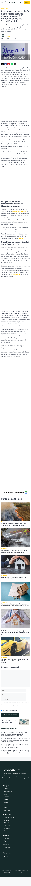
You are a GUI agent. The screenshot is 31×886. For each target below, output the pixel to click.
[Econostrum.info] (10, 2)
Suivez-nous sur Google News (14, 492)
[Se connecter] (21, 2)
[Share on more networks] (15, 64)
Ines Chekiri (8, 36)
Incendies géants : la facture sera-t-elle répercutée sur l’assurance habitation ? (13, 524)
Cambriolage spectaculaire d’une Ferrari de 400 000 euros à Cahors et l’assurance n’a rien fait (15, 660)
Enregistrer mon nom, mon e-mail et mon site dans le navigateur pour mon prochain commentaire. (16, 705)
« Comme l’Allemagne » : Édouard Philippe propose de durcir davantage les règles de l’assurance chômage (15, 740)
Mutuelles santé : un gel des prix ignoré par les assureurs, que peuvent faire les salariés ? (15, 632)
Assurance (4, 8)
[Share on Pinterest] (8, 64)
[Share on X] (2, 64)
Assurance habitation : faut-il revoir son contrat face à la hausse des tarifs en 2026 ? (15, 604)
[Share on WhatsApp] (12, 64)
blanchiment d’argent (19, 211)
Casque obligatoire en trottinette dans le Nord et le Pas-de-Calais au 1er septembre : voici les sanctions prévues (15, 745)
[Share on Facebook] (5, 64)
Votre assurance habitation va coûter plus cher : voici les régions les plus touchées (14, 578)
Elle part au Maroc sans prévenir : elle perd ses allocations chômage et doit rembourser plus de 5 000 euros (14, 734)
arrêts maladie (15, 274)
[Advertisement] (15, 104)
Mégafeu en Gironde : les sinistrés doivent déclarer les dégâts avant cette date (14, 551)
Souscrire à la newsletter (10, 710)
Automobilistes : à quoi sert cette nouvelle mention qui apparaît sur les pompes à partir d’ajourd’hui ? (15, 751)
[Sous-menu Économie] (10, 788)
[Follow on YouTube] (5, 856)
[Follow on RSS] (7, 856)
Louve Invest (7, 848)
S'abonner (27, 2)
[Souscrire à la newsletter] (15, 721)
